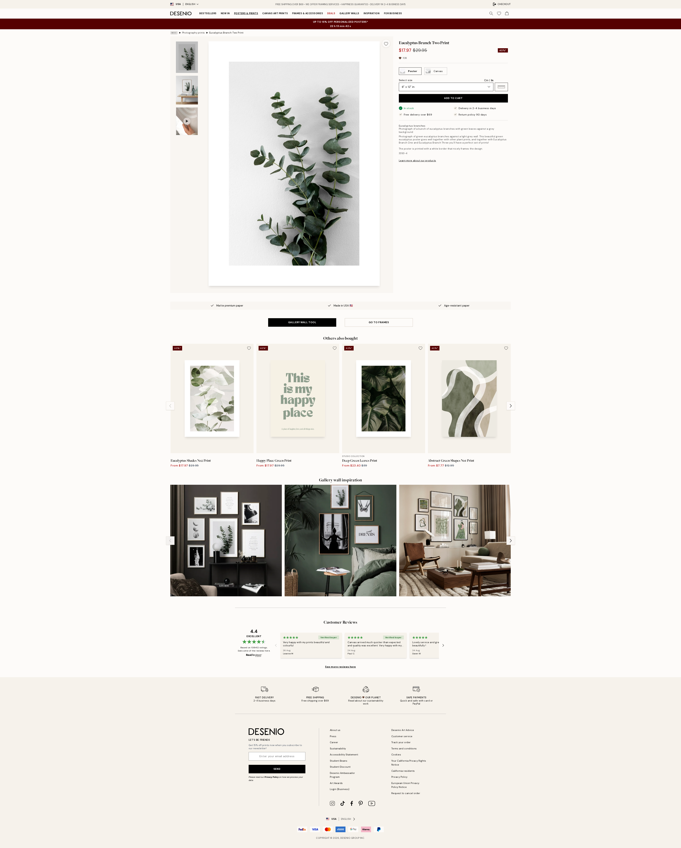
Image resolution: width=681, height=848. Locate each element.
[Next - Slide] (510, 406)
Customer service (402, 736)
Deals (331, 13)
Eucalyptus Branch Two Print (226, 32)
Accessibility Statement (344, 754)
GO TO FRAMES (379, 322)
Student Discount (340, 766)
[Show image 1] (187, 57)
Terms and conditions (404, 748)
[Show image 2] (187, 90)
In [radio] (492, 80)
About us (335, 730)
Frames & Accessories (307, 13)
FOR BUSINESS (393, 13)
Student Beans (338, 760)
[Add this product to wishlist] (386, 43)
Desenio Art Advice (402, 730)
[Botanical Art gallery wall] (226, 540)
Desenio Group (350, 837)
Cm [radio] (486, 80)
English (190, 4)
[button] (501, 86)
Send (276, 768)
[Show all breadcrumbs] (174, 33)
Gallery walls (349, 13)
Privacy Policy (271, 777)
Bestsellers (208, 13)
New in (225, 13)
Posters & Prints (246, 13)
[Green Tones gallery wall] (455, 540)
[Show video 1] (187, 121)
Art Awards (336, 783)
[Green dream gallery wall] (340, 540)
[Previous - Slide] (170, 406)
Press (333, 736)
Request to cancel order (405, 793)
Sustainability (338, 748)
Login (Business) (340, 789)
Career (334, 742)
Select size (406, 80)
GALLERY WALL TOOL (302, 322)
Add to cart (453, 98)
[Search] (491, 13)
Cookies (396, 754)
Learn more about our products (417, 160)
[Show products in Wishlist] (499, 13)
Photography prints (193, 32)
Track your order (401, 742)
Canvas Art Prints (275, 13)
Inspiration (372, 13)
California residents (403, 770)
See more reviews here (340, 666)
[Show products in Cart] (507, 13)
